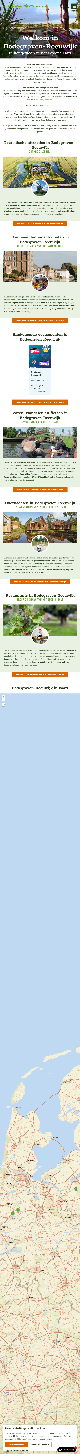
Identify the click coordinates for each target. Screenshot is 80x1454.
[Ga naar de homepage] (25, 7)
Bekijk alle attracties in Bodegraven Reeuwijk (40, 223)
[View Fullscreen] (3, 704)
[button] (75, 1189)
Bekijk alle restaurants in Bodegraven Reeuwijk (40, 674)
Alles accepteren (16, 1444)
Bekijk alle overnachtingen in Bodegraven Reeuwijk (40, 582)
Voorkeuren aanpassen (17, 1450)
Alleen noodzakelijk (40, 1444)
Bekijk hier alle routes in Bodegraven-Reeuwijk (40, 489)
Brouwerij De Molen (44, 99)
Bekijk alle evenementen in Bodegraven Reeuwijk (40, 321)
